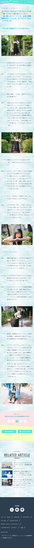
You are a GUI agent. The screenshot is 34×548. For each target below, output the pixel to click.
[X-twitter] (12, 510)
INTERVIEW (26, 517)
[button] (32, 2)
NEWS (8, 517)
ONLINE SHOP (14, 520)
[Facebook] (17, 510)
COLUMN (3, 520)
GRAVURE (16, 517)
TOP (2, 517)
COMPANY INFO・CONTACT (9, 527)
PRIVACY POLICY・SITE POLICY (10, 524)
